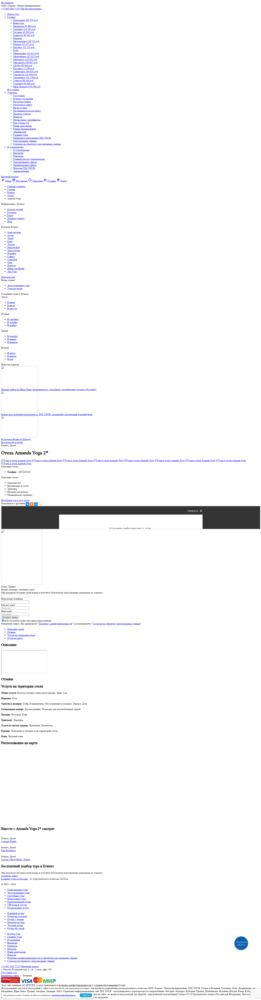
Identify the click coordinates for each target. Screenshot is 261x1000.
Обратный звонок (29, 966)
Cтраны (11, 17)
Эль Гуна (12, 271)
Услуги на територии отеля (21, 635)
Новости (17, 116)
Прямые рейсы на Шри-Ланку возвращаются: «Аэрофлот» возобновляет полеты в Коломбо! (48, 389)
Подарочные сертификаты (26, 119)
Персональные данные (25, 141)
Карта (10, 215)
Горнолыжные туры (17, 889)
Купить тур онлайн (23, 98)
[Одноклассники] (32, 504)
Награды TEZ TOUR (24, 168)
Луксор (11, 244)
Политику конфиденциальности (55, 623)
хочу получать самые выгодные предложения (27, 620)
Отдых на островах (17, 916)
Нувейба (11, 253)
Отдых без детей (15, 928)
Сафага (11, 256)
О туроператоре (15, 147)
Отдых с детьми (15, 919)
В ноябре (12, 325)
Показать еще (8, 277)
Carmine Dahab (8, 841)
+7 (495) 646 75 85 (10, 8)
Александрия (14, 232)
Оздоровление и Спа (18, 907)
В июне (11, 302)
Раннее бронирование (24, 128)
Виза (9, 221)
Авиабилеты (19, 131)
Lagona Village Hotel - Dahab (15, 859)
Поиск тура (13, 14)
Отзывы (11, 632)
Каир (10, 241)
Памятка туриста (22, 113)
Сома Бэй (12, 259)
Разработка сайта (10, 975)
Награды (11, 948)
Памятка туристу (16, 218)
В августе (12, 308)
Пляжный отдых (15, 913)
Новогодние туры (16, 898)
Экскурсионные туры (18, 285)
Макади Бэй (13, 247)
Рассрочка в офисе (22, 104)
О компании (13, 939)
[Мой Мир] (36, 504)
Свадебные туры (15, 895)
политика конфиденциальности (75, 985)
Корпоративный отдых (19, 901)
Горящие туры (20, 134)
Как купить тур (21, 122)
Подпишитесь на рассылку (27, 110)
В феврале (12, 342)
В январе (11, 339)
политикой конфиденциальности (64, 995)
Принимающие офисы (24, 165)
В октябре (12, 322)
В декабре (12, 336)
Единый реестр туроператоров (29, 159)
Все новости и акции (12, 442)
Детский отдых (15, 925)
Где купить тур (9, 972)
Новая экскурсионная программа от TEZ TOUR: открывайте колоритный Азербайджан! (47, 414)
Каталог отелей (15, 209)
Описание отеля (15, 629)
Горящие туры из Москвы (14, 878)
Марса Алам (13, 250)
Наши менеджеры (22, 125)
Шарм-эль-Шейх (15, 268)
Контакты (18, 156)
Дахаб (10, 238)
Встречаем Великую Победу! (16, 439)
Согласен (85, 995)
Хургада (11, 265)
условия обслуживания (106, 985)
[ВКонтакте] (27, 504)
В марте (11, 353)
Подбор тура (13, 933)
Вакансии (18, 153)
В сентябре (13, 319)
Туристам (12, 92)
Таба (9, 262)
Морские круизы (16, 922)
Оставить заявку (9, 875)
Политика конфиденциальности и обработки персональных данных (42, 958)
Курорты (11, 212)
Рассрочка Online (22, 101)
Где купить (19, 95)
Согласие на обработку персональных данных (37, 144)
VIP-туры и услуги (17, 904)
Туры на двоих (15, 288)
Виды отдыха (20, 107)
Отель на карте (15, 638)
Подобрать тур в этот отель (15, 500)
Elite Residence (8, 850)
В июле (11, 305)
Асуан (10, 235)
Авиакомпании (21, 171)
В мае (10, 359)
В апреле (11, 356)
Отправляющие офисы (25, 162)
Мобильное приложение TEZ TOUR (32, 137)
